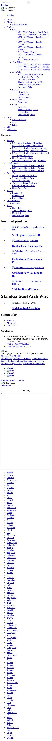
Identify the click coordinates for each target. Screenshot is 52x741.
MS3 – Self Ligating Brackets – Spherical (30, 153)
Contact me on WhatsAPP (12, 380)
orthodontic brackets (22, 358)
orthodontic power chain (33, 361)
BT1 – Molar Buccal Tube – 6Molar (34, 64)
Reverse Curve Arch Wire (29, 84)
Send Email (6, 385)
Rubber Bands (24, 97)
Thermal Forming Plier (28, 109)
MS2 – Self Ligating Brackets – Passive (29, 150)
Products (10, 27)
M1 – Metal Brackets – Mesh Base (33, 32)
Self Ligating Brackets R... (27, 235)
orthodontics (6, 358)
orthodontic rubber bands (34, 363)
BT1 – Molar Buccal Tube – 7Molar (34, 67)
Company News (19, 119)
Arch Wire (16, 72)
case (14, 122)
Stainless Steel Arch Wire (29, 77)
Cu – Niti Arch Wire (26, 79)
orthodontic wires (13, 361)
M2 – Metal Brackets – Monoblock (33, 34)
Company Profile (19, 24)
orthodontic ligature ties (11, 363)
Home (9, 19)
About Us (11, 22)
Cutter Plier (23, 107)
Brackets (16, 29)
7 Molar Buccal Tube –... (26, 289)
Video (9, 127)
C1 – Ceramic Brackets (28, 52)
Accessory (22, 102)
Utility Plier (23, 112)
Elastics (15, 89)
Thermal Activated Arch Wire (31, 82)
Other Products (18, 99)
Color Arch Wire (25, 87)
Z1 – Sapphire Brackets (28, 59)
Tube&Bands (18, 62)
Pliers (14, 104)
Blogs (14, 124)
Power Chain (23, 94)
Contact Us (12, 129)
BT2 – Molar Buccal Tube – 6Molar (34, 69)
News (9, 117)
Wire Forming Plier (26, 114)
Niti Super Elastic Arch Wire (30, 74)
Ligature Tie (23, 92)
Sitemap (4, 356)
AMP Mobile (15, 356)
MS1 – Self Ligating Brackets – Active (29, 148)
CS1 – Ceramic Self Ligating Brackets (29, 160)
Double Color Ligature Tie (27, 245)
